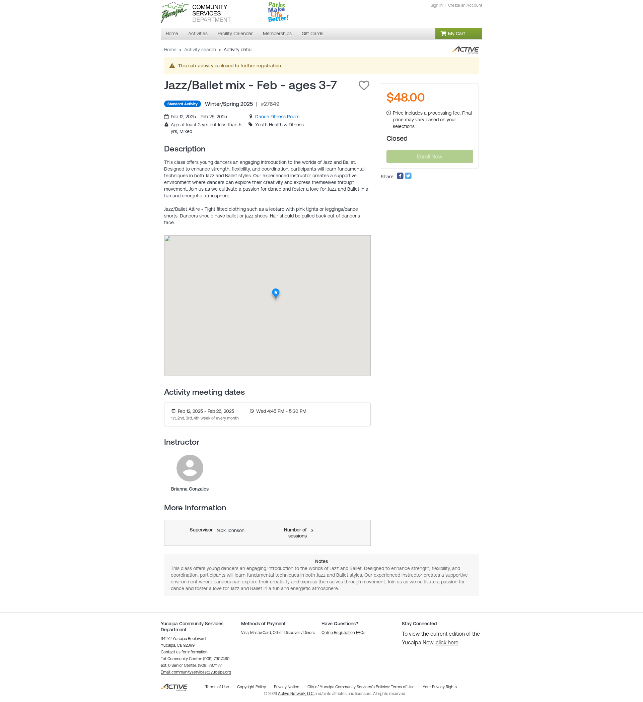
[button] (364, 85)
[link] (277, 116)
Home (170, 49)
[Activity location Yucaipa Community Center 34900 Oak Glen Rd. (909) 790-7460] (276, 291)
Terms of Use (403, 687)
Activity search (200, 49)
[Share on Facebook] (400, 178)
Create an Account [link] (465, 5)
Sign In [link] (437, 5)
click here (447, 642)
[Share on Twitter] (408, 178)
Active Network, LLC (296, 693)
